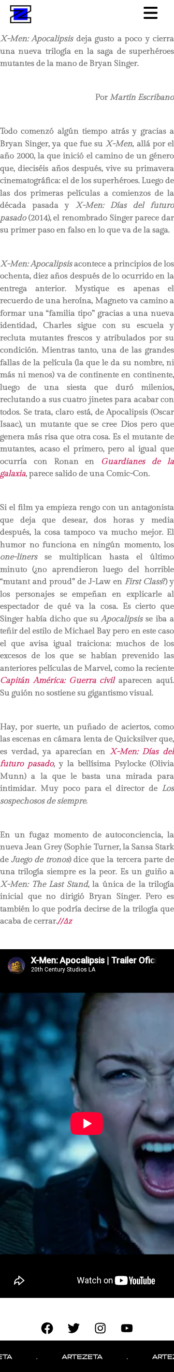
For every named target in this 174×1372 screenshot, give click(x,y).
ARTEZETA (73, 1356)
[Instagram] (100, 1328)
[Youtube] (127, 1328)
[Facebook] (47, 1328)
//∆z (65, 921)
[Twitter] (74, 1328)
